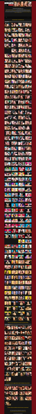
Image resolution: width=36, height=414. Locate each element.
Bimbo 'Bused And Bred (21, 32)
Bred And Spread (28, 32)
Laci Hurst (14, 320)
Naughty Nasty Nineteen (14, 73)
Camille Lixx (8, 395)
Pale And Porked (14, 217)
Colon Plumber (14, 191)
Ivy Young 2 (28, 334)
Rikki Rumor (15, 395)
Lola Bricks (8, 360)
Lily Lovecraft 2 (28, 289)
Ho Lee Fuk (15, 37)
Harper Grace (8, 315)
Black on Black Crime (18, 0)
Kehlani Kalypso (21, 284)
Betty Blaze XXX (14, 315)
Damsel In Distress (7, 166)
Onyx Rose (8, 400)
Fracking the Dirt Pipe (21, 145)
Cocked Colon (7, 73)
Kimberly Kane (7, 279)
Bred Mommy (14, 68)
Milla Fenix (21, 315)
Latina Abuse (9, 0)
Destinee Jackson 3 (21, 329)
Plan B (14, 42)
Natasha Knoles (14, 310)
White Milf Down (14, 186)
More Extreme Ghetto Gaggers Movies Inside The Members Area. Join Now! (18, 383)
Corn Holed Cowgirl (14, 222)
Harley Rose (8, 284)
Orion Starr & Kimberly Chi (21, 320)
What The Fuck (7, 248)
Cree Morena (14, 355)
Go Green (8, 104)
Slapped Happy (28, 145)
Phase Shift (8, 176)
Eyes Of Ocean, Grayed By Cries (21, 181)
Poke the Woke (14, 32)
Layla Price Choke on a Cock (18, 411)
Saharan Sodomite (28, 78)
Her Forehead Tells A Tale (28, 248)
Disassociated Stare (14, 78)
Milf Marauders (7, 37)
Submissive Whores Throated (12, 411)
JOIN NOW (10, 21)
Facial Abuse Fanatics (28, 243)
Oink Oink (28, 176)
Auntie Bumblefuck (28, 222)
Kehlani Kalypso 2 (28, 279)
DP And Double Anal (21, 248)
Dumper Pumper (21, 99)
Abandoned (8, 68)
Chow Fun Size (21, 176)
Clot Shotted (28, 47)
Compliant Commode (21, 258)
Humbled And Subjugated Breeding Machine (7, 32)
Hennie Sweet (14, 360)
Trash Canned (28, 258)
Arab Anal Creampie (28, 37)
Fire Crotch (28, 253)
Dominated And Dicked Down (28, 114)
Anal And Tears (21, 212)
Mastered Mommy (28, 135)
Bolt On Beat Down (28, 181)
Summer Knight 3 (21, 360)
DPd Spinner (14, 114)
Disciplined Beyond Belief (7, 135)
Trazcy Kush (14, 365)
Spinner (21, 140)
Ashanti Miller (7, 329)
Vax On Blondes (21, 37)
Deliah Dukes (21, 310)
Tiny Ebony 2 (21, 365)
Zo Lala (7, 334)
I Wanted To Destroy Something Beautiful (7, 47)
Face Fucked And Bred (28, 68)
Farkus (28, 42)
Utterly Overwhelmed (8, 186)
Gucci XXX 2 (21, 334)
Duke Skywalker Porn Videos (23, 411)
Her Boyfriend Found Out (7, 42)
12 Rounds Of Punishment (21, 135)
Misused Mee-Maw (7, 114)
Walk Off (21, 186)
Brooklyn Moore (14, 284)
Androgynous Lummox (21, 191)
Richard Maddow (14, 181)
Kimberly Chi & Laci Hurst (28, 310)
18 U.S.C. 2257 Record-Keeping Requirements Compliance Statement (18, 413)
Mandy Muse (8, 405)
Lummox (28, 186)
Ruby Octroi (8, 310)
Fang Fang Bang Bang (15, 176)
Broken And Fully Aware (8, 181)
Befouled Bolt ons (7, 145)
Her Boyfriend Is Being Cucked (21, 114)
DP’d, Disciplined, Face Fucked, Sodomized (14, 238)
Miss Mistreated (21, 68)
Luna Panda (15, 289)
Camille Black (28, 315)
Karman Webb (28, 360)
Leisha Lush (28, 329)
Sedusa (14, 400)
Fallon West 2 (14, 279)
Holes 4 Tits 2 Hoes (21, 166)
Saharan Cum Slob (14, 104)
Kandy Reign (28, 400)
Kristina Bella (28, 320)
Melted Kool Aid (14, 109)
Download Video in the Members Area (18, 19)
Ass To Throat (7, 109)
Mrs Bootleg (28, 109)
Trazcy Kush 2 (7, 365)
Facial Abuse (6, 0)
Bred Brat (21, 42)
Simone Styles (7, 355)
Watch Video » (8, 295)
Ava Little (28, 284)
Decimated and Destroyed (7, 140)
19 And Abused (14, 248)
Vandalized (21, 47)
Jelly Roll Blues (28, 212)
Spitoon (14, 47)
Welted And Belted (21, 73)
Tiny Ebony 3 (21, 355)
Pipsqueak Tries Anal (14, 140)
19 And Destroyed (7, 212)
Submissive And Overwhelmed (7, 222)
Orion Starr (8, 320)
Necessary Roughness (28, 217)
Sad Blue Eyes (7, 253)
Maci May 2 (21, 279)
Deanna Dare (21, 395)
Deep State (15, 145)
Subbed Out (8, 78)
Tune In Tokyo (14, 253)
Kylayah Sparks (14, 334)
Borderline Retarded (14, 212)
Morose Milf (21, 109)
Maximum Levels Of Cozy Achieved (8, 99)
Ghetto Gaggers (13, 0)
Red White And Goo (21, 78)
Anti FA (28, 104)
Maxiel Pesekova (28, 395)
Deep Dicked (14, 166)
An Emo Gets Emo (21, 253)
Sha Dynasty (14, 329)
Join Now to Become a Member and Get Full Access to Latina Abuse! (18, 407)
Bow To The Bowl (28, 191)
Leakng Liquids (28, 99)
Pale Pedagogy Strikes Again (21, 104)
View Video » (8, 27)
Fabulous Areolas (14, 99)
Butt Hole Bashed (21, 222)
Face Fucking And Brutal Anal (21, 243)
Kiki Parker (8, 289)
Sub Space (21, 217)
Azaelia (28, 365)
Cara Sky (21, 400)
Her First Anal (7, 217)
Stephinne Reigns (28, 355)
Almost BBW (8, 191)
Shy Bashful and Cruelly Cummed (28, 73)
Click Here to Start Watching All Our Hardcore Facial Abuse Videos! (18, 322)
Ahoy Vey (14, 135)
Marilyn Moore (21, 289)
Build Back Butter (28, 140)
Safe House (8, 258)
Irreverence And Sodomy (14, 258)
